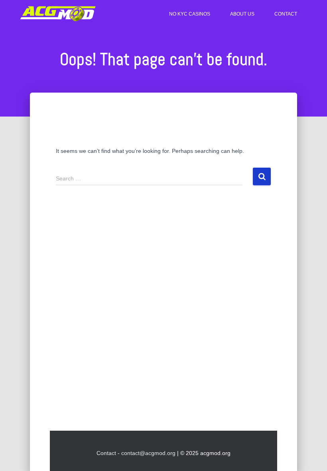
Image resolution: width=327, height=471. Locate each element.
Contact (285, 14)
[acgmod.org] (58, 14)
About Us (242, 14)
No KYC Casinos (189, 14)
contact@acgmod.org (148, 453)
